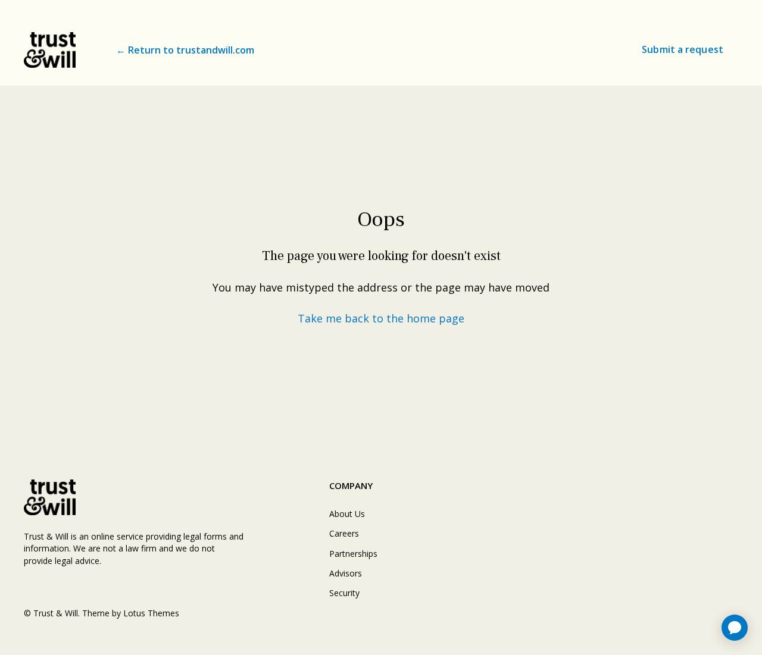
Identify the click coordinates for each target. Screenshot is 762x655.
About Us (347, 513)
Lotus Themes (151, 613)
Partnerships (353, 553)
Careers (344, 533)
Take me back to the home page (381, 318)
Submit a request (682, 49)
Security (344, 592)
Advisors (345, 573)
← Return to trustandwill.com (185, 50)
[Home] (50, 50)
